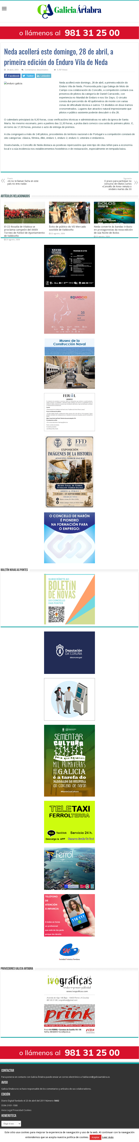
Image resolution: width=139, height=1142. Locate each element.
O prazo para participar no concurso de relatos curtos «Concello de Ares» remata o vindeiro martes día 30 (117, 184)
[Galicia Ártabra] (69, 11)
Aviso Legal (6, 1110)
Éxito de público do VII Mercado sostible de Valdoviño (67, 228)
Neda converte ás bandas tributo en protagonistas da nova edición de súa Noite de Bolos (113, 229)
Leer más (108, 1137)
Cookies (27, 1110)
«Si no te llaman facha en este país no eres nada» (22, 181)
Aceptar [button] (95, 1137)
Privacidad (18, 1110)
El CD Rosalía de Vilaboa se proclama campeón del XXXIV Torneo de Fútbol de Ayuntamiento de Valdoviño (24, 231)
